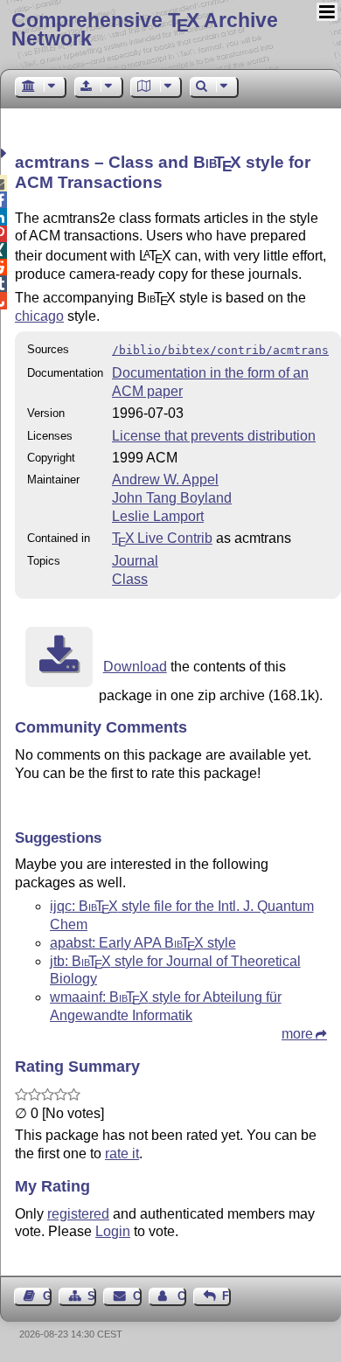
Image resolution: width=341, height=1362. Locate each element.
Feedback (226, 1296)
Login (112, 1231)
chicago (39, 316)
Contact (137, 1296)
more (297, 1033)
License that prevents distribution (214, 435)
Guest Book (47, 1296)
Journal (135, 560)
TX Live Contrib (162, 538)
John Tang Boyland (172, 497)
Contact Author (181, 1296)
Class (130, 579)
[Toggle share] (5, 153)
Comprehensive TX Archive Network (144, 29)
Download (135, 666)
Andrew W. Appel (165, 479)
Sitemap (91, 1296)
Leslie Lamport (158, 516)
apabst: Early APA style (143, 942)
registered (78, 1213)
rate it (122, 1153)
